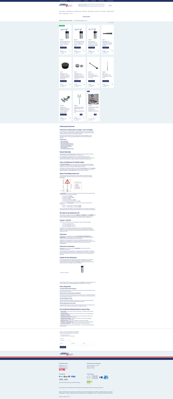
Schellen (83, 259)
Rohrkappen (78, 261)
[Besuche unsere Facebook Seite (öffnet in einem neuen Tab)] (64, 369)
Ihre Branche (62, 338)
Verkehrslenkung (91, 11)
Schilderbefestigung (69, 11)
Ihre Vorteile (110, 391)
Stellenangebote (90, 393)
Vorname (61, 343)
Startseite (60, 13)
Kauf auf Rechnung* (110, 0)
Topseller (72, 391)
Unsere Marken (96, 391)
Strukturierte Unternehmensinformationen (105, 393)
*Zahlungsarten (62, 393)
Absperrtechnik (97, 11)
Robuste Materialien (64, 141)
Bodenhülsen (62, 248)
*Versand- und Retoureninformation (72, 393)
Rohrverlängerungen (73, 170)
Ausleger (81, 283)
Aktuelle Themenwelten (88, 391)
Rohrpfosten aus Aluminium (67, 156)
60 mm (79, 166)
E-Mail (84, 343)
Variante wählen (63, 47)
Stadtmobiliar (103, 11)
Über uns (95, 393)
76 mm (83, 166)
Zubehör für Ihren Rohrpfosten (66, 146)
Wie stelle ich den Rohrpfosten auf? (67, 144)
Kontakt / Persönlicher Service (64, 391)
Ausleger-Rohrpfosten (64, 170)
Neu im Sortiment (78, 391)
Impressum (61, 396)
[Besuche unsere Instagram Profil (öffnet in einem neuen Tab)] (60, 369)
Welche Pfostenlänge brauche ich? (67, 143)
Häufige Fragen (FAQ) (103, 391)
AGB (69, 396)
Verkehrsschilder (62, 11)
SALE (83, 391)
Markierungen (84, 11)
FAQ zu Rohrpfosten (64, 147)
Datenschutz (65, 396)
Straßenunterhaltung (110, 11)
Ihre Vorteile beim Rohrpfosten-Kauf (67, 148)
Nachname (73, 343)
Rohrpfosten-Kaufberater (79, 20)
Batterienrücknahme (82, 393)
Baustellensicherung (77, 11)
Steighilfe (83, 282)
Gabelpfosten (93, 168)
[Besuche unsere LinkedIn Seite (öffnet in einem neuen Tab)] (62, 369)
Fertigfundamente (63, 243)
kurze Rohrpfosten (84, 168)
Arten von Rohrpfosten (65, 142)
